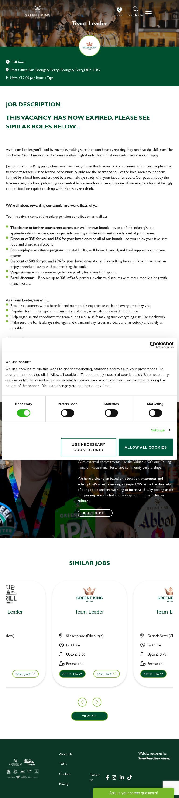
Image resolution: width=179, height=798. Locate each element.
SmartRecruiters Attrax (154, 758)
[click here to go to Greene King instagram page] (114, 777)
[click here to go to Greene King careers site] (23, 769)
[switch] (67, 413)
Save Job (23, 674)
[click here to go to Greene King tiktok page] (129, 777)
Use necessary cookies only (88, 447)
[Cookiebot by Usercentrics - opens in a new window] (153, 344)
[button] (135, 11)
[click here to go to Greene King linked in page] (122, 777)
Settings (158, 430)
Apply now (72, 674)
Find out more (95, 513)
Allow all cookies (146, 447)
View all (89, 716)
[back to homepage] (37, 11)
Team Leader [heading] (89, 611)
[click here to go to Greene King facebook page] (107, 777)
